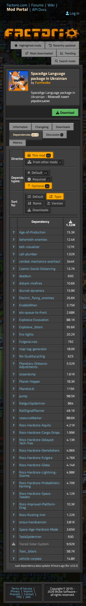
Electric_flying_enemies (36, 297)
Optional (40, 185)
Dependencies (25, 134)
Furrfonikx (43, 82)
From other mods (46, 161)
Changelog (41, 127)
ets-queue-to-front (33, 312)
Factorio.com (17, 5)
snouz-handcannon (32, 522)
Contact (29, 594)
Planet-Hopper (29, 381)
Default (39, 172)
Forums (37, 5)
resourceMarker (30, 417)
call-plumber (28, 254)
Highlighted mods (30, 45)
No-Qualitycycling (32, 356)
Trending (70, 53)
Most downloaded (41, 53)
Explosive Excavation (34, 319)
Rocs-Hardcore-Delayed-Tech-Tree (36, 441)
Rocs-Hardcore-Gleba (34, 464)
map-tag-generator (33, 348)
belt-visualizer (29, 246)
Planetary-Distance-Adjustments (33, 365)
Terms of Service (21, 588)
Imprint (28, 591)
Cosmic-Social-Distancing (37, 268)
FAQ (19, 597)
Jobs (28, 597)
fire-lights (26, 334)
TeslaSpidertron (30, 536)
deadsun (25, 275)
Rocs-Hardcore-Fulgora (35, 457)
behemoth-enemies (33, 239)
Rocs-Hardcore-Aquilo (35, 425)
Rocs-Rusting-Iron (32, 514)
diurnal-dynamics (31, 290)
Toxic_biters (27, 551)
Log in (74, 13)
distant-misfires (30, 283)
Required (40, 179)
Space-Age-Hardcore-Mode (38, 529)
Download (66, 112)
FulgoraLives (28, 341)
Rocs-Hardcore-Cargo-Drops (39, 432)
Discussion (54, 134)
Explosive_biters (31, 326)
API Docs (39, 9)
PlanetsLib (26, 388)
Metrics (17, 142)
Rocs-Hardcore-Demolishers (39, 450)
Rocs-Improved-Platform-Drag (37, 506)
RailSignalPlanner (31, 410)
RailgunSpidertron (32, 403)
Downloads (63, 127)
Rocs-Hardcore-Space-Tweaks (35, 495)
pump (23, 395)
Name (36, 203)
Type (57, 196)
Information (20, 127)
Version (57, 203)
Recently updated (64, 45)
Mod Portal (17, 9)
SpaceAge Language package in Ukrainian (49, 75)
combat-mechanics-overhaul (39, 261)
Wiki (51, 5)
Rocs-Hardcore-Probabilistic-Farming (39, 484)
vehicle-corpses (30, 558)
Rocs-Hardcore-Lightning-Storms (38, 474)
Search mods (67, 61)
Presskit (15, 594)
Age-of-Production (32, 232)
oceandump (27, 374)
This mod (40, 155)
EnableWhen (28, 305)
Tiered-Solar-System (34, 543)
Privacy (15, 591)
